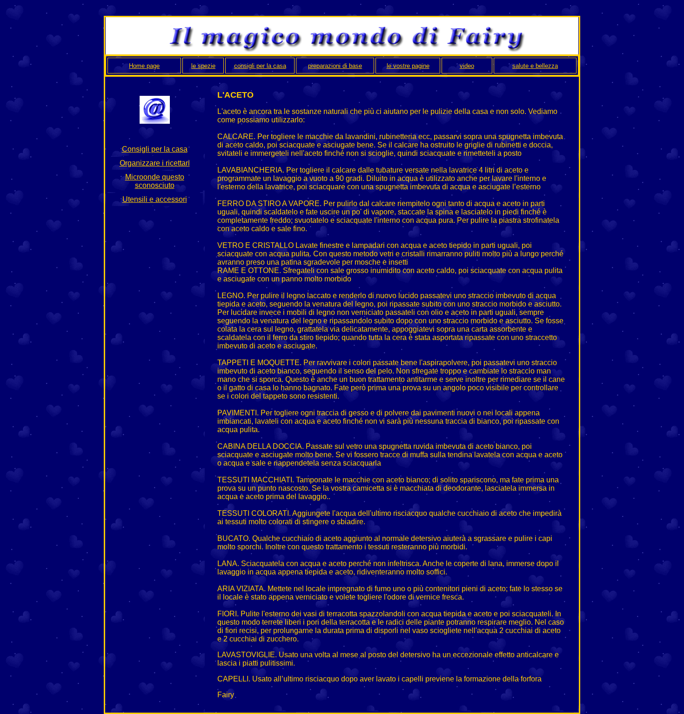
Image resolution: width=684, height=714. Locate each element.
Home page (144, 65)
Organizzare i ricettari (155, 163)
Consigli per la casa (155, 149)
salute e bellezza (535, 65)
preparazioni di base (335, 65)
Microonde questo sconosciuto (154, 181)
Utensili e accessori (154, 199)
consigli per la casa (260, 65)
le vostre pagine (408, 65)
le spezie (203, 65)
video (467, 65)
